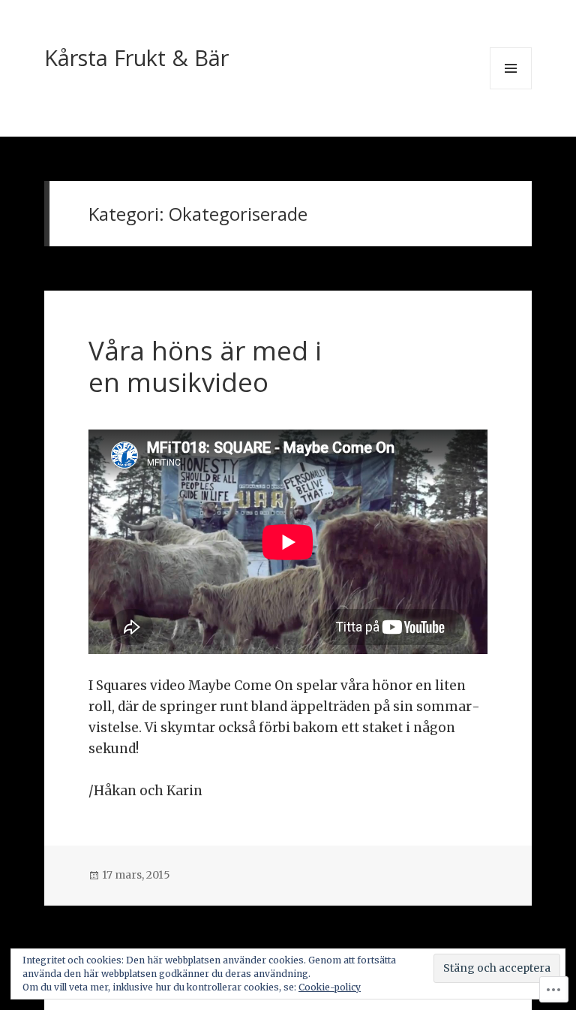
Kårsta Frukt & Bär (136, 57)
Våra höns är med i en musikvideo (205, 366)
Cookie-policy (329, 987)
